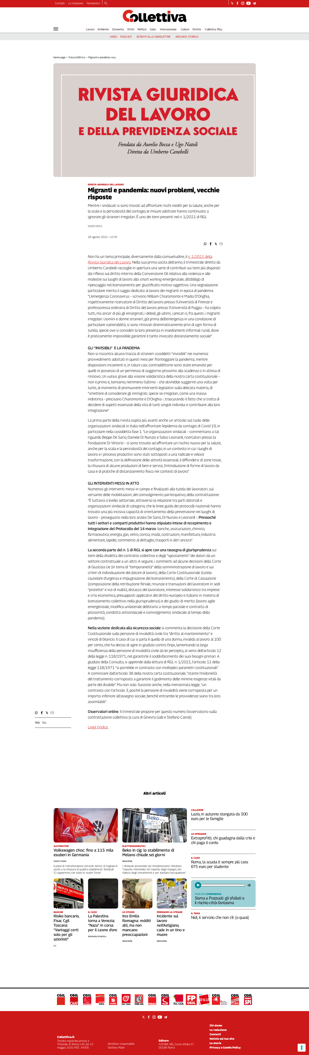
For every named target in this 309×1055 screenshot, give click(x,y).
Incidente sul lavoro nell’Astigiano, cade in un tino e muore (171, 925)
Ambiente (103, 29)
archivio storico (187, 36)
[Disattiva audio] (250, 885)
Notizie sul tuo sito (222, 1038)
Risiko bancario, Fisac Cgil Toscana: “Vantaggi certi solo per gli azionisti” (66, 927)
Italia (153, 29)
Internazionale (168, 29)
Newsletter (93, 3)
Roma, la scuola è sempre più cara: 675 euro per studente (220, 864)
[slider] (222, 885)
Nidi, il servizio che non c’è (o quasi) (220, 917)
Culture (185, 29)
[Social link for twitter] (232, 3)
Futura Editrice (77, 57)
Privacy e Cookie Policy (225, 1047)
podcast (126, 36)
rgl (44, 722)
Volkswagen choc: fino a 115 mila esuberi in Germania (83, 852)
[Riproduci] (198, 885)
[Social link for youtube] (248, 3)
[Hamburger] (55, 28)
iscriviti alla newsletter (153, 36)
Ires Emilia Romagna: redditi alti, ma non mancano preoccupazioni (136, 925)
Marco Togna (60, 861)
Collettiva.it (65, 1037)
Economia (118, 29)
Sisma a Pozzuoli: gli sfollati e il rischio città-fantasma (219, 900)
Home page (59, 57)
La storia (215, 1043)
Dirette (197, 29)
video (113, 36)
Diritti (130, 29)
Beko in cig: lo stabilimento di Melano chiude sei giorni (148, 852)
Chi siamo (216, 1025)
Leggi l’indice (98, 727)
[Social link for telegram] (254, 3)
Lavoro (90, 29)
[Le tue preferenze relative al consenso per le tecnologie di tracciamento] (302, 1048)
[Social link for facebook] (237, 3)
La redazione (75, 3)
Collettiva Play (213, 29)
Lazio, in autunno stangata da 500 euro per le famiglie (219, 816)
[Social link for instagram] (242, 3)
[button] (205, 243)
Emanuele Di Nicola (97, 936)
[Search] (105, 3)
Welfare (142, 29)
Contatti (60, 3)
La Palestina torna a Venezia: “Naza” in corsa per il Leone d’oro (102, 923)
